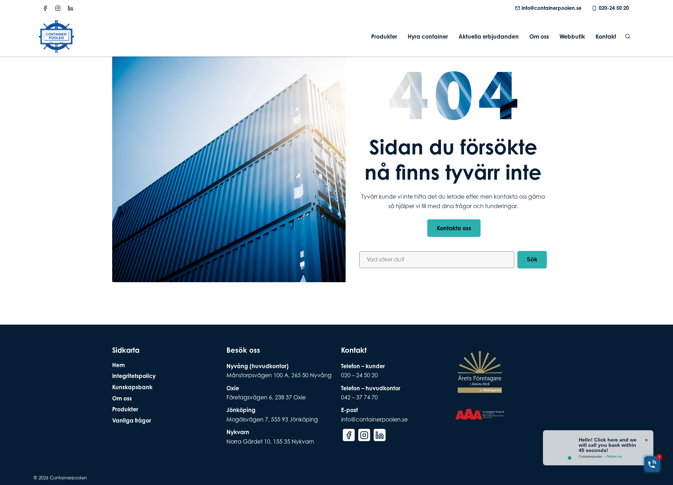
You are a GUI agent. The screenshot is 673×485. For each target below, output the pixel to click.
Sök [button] (532, 260)
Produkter (384, 36)
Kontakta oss (454, 228)
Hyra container (428, 36)
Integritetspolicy (134, 375)
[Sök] (627, 36)
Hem (118, 364)
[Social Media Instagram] (58, 8)
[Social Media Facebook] (45, 8)
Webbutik (572, 36)
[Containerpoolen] (56, 48)
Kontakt (606, 36)
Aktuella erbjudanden (488, 36)
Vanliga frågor (131, 420)
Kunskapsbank (132, 387)
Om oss (539, 36)
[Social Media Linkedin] (70, 8)
